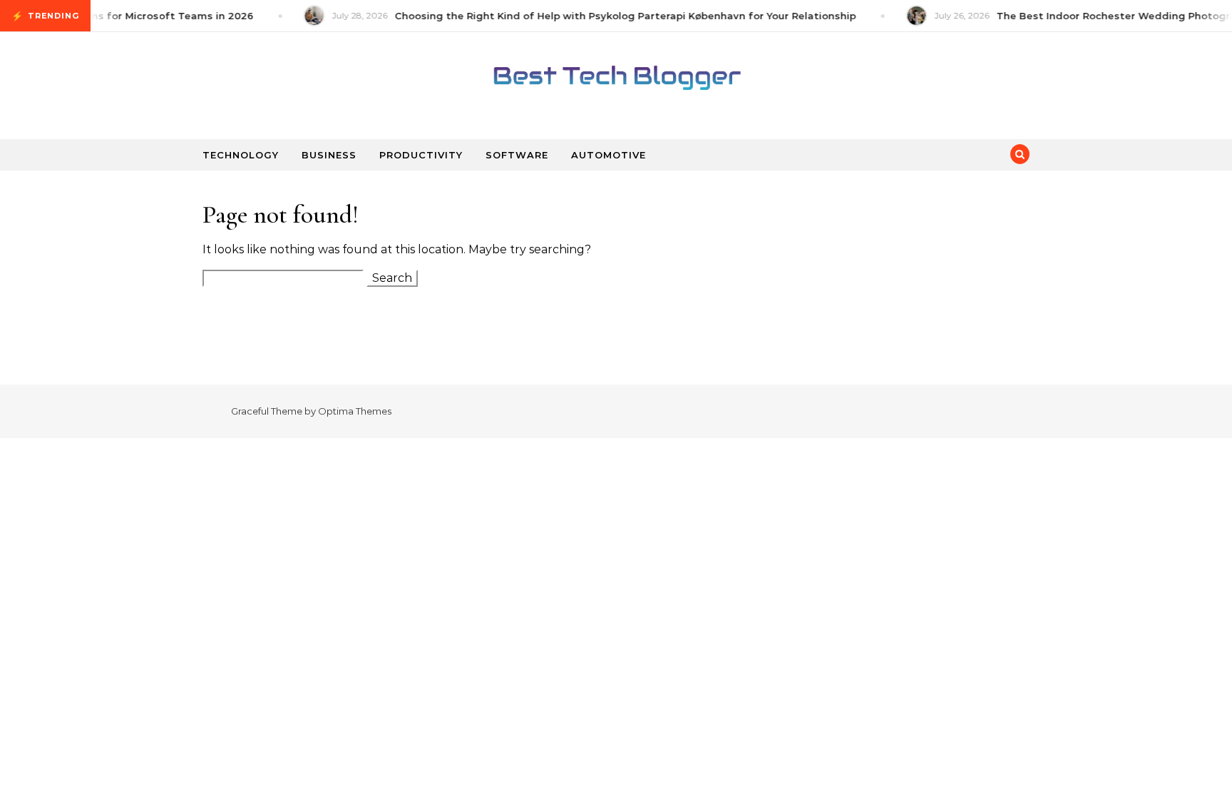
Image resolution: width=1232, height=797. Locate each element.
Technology (240, 155)
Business (329, 155)
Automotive (608, 155)
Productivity (421, 155)
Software (517, 155)
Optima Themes (354, 411)
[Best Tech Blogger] (616, 80)
